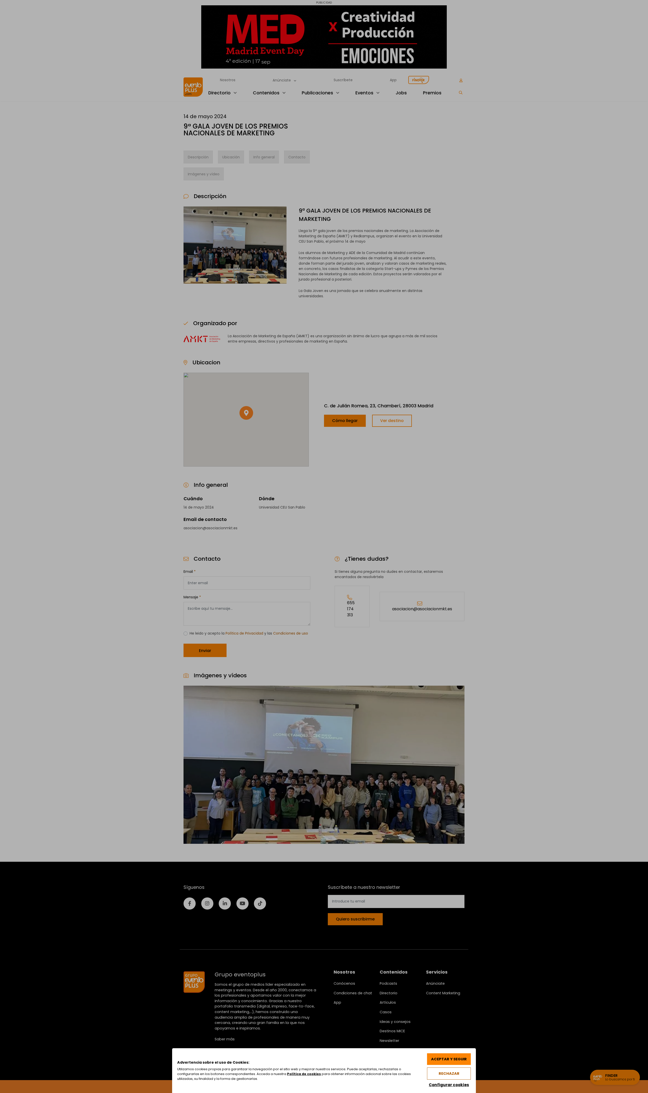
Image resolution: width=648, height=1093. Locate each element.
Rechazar (449, 1073)
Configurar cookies (449, 1084)
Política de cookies (304, 1074)
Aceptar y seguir (449, 1059)
